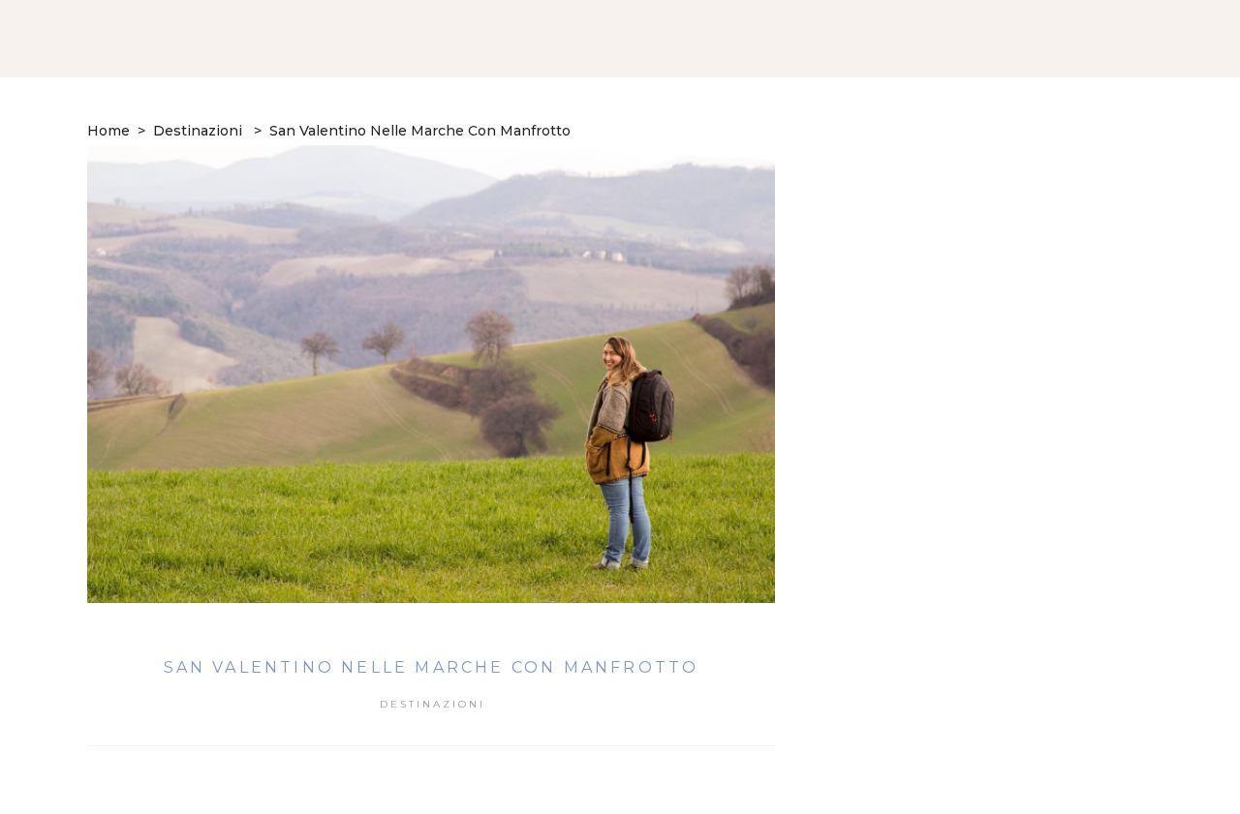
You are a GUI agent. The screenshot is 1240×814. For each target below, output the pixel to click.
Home (108, 130)
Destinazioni (197, 130)
